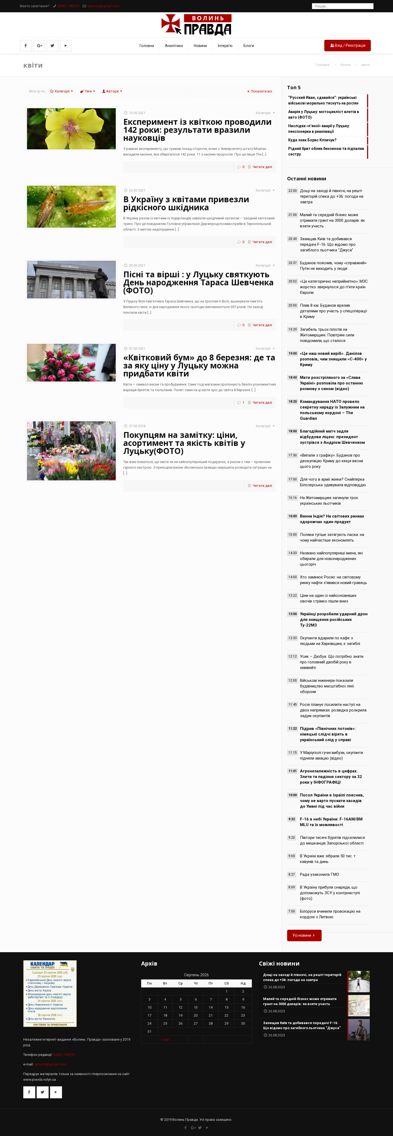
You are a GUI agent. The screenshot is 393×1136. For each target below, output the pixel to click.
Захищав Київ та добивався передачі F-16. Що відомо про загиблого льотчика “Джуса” (328, 244)
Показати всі (261, 91)
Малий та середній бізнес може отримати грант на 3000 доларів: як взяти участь (332, 220)
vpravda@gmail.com (103, 6)
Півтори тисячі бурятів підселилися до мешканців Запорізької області (332, 840)
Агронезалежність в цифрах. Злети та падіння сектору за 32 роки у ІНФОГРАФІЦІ (331, 777)
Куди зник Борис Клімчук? (312, 140)
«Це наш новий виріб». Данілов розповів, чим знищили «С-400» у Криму (333, 359)
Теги (88, 91)
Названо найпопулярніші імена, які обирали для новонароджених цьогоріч (331, 559)
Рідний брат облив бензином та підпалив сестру (326, 151)
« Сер (165, 1039)
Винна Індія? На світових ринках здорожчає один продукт (332, 519)
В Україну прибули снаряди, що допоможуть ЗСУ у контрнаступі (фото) (330, 893)
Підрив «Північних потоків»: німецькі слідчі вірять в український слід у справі (328, 734)
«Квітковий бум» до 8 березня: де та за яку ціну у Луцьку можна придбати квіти (199, 365)
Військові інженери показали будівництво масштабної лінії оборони (327, 686)
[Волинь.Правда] (196, 24)
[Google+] (193, 1127)
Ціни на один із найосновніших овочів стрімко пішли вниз (328, 598)
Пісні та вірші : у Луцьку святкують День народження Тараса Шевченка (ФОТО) (198, 282)
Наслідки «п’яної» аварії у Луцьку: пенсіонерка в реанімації (319, 129)
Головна (323, 65)
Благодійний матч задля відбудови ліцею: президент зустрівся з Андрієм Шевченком (332, 437)
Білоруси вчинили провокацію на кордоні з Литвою (330, 914)
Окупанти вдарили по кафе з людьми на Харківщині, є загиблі (330, 641)
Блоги (345, 65)
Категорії (62, 91)
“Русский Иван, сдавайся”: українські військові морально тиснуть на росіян (323, 100)
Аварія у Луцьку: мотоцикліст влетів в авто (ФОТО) (323, 114)
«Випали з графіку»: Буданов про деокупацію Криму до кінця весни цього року (331, 461)
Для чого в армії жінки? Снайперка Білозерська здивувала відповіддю (333, 482)
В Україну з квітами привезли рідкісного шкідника (186, 203)
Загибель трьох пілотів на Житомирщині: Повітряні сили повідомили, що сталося (327, 335)
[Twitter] (200, 1127)
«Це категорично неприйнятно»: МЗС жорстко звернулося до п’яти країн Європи (334, 287)
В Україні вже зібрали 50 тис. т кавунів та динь (328, 859)
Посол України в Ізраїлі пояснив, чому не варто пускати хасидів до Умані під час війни (332, 801)
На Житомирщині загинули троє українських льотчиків (329, 500)
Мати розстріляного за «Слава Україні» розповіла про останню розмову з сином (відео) (331, 383)
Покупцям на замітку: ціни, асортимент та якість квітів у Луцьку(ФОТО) (184, 442)
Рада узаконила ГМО (319, 874)
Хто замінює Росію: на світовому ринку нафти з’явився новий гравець (333, 580)
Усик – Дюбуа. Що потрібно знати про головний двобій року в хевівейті (331, 662)
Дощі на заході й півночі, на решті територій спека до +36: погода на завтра (331, 196)
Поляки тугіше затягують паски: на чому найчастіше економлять (332, 537)
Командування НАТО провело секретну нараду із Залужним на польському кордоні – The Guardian (332, 410)
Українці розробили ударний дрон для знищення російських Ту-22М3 (334, 620)
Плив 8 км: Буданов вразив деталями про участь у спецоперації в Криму (333, 311)
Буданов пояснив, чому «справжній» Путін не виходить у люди (333, 265)
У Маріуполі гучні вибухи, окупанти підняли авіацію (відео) (331, 755)
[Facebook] (185, 1127)
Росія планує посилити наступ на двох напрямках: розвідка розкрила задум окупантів (333, 710)
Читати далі (262, 167)
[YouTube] (207, 1127)
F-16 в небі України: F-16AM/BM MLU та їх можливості (331, 822)
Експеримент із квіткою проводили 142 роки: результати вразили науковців (197, 129)
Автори (112, 91)
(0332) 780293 (68, 6)
